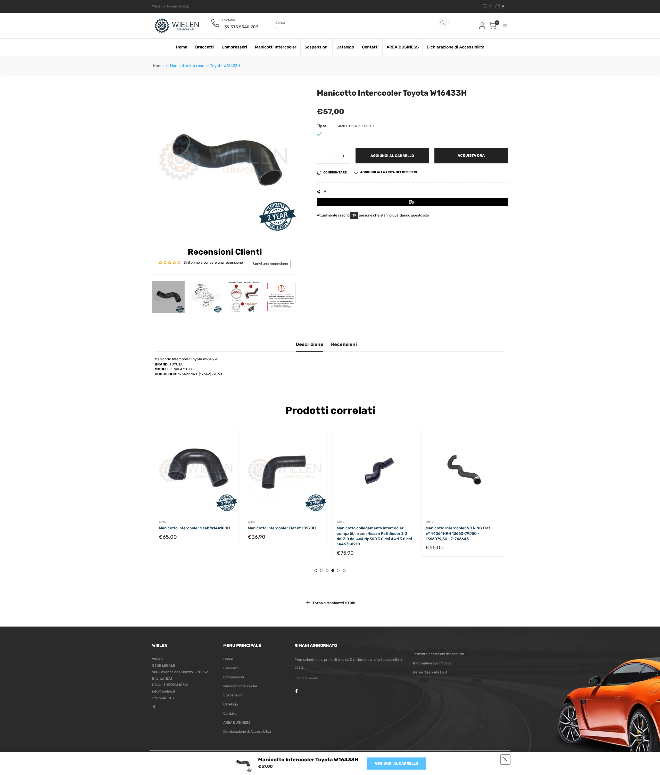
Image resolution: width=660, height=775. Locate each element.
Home (158, 65)
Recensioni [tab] (344, 344)
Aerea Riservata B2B (430, 672)
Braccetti (230, 668)
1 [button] (315, 570)
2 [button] (321, 570)
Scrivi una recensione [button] (270, 264)
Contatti (229, 713)
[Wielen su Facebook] (297, 691)
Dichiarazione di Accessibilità (247, 731)
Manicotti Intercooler (240, 686)
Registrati (397, 678)
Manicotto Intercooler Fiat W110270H (282, 528)
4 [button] (332, 570)
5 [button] (338, 570)
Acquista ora (471, 155)
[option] (196, 492)
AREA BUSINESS (237, 722)
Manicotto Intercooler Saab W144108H (194, 528)
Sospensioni (233, 695)
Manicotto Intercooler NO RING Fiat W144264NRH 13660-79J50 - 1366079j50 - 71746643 (458, 533)
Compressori (233, 677)
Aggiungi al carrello (396, 763)
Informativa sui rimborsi (432, 663)
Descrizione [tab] (309, 344)
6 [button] (344, 570)
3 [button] (327, 570)
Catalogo (230, 704)
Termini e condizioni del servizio (438, 654)
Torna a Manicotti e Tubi (333, 603)
